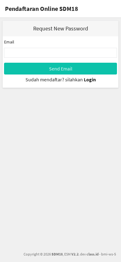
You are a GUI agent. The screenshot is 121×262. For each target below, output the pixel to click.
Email (9, 42)
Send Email (60, 69)
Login (90, 79)
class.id (93, 254)
